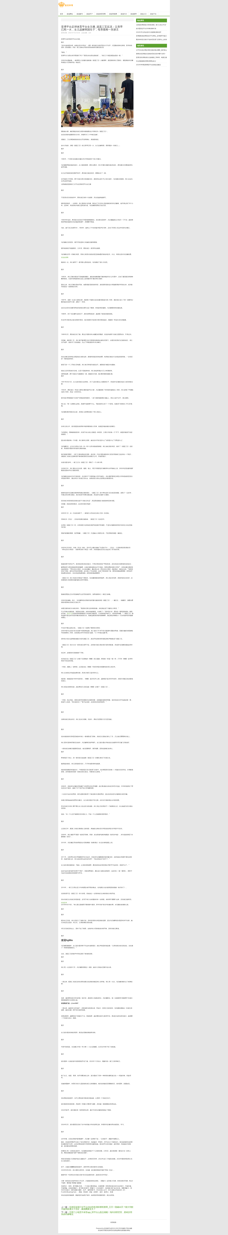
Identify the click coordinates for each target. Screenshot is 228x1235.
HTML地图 (128, 1228)
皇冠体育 (109, 1230)
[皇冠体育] (65, 7)
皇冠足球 (64, 902)
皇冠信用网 (64, 257)
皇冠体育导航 (102, 1230)
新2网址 (127, 1230)
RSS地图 (122, 1228)
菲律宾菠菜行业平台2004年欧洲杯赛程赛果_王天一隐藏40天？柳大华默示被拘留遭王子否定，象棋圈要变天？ (97, 1208)
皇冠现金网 (115, 1230)
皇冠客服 (122, 1230)
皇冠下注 (70, 613)
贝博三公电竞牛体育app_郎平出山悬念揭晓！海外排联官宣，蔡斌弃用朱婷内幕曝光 (96, 1213)
